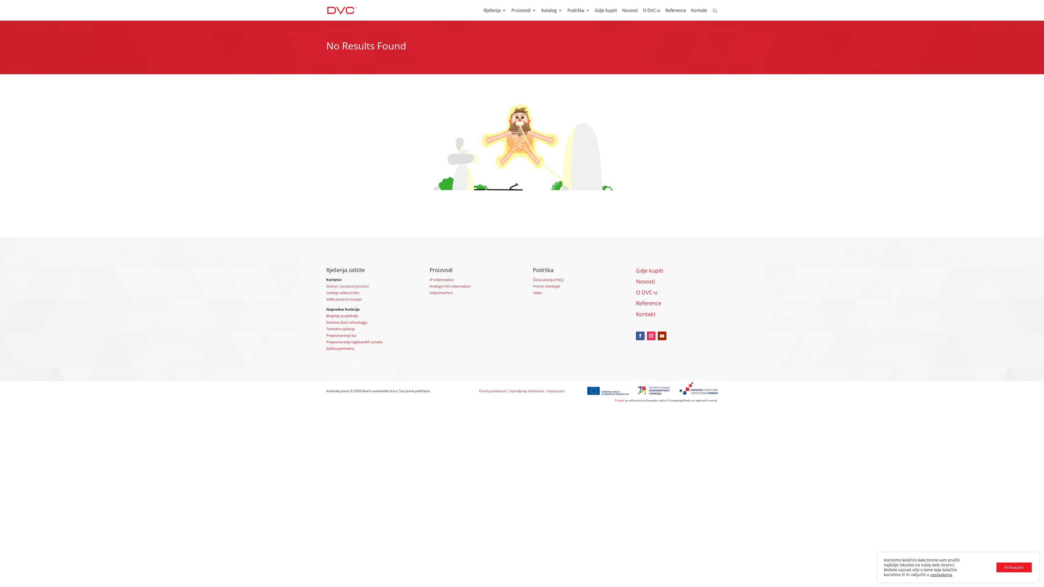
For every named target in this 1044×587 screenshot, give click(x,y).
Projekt (619, 400)
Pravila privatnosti (492, 391)
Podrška (575, 10)
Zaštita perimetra (340, 348)
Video (537, 292)
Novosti (630, 10)
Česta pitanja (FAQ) (548, 279)
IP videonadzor (442, 279)
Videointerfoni (441, 292)
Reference (675, 10)
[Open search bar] (715, 10)
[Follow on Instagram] (651, 336)
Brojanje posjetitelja (342, 315)
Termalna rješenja (340, 328)
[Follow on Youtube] (662, 336)
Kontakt (699, 10)
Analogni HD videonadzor (450, 286)
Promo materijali (546, 286)
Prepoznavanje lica (341, 335)
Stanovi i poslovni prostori (347, 286)
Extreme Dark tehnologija (346, 322)
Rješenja (492, 10)
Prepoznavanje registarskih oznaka (354, 341)
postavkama (941, 574)
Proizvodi (521, 10)
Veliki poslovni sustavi (344, 299)
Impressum (556, 391)
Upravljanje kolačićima (527, 391)
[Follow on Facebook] (640, 336)
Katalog (549, 10)
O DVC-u (651, 10)
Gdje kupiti (606, 10)
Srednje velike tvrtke (342, 292)
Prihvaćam (1014, 567)
